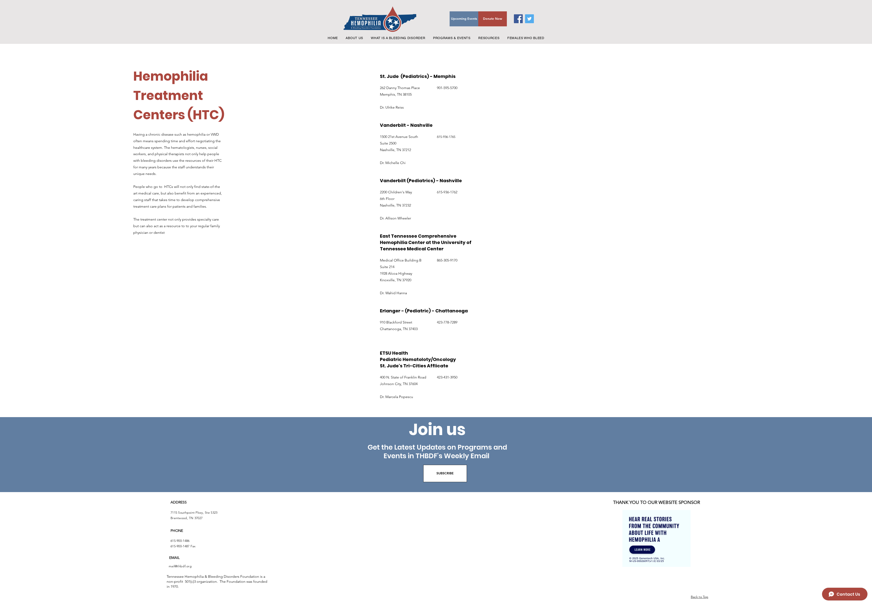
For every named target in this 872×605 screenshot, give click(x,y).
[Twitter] (529, 18)
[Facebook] (518, 18)
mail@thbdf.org (180, 566)
